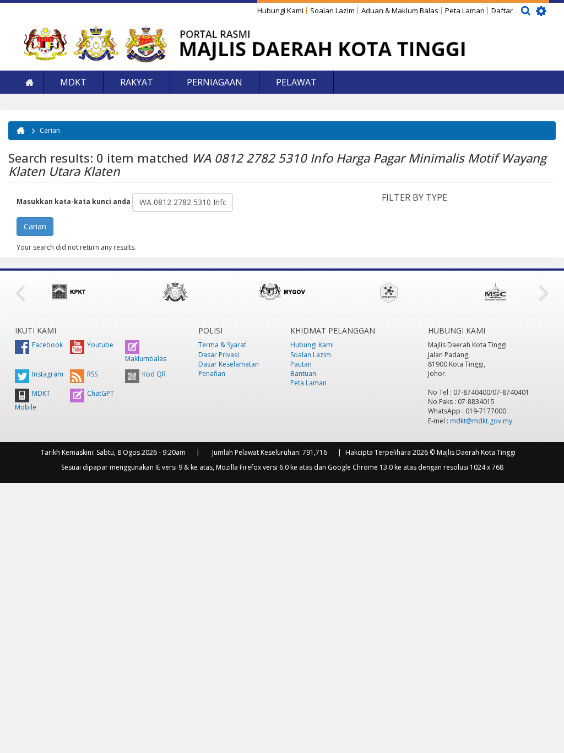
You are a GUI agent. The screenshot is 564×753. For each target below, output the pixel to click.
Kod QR (154, 374)
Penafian (211, 373)
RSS (92, 374)
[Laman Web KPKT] (68, 292)
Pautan (301, 364)
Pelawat (296, 82)
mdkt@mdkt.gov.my (481, 421)
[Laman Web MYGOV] (282, 292)
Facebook (47, 344)
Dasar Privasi (218, 354)
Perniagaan (214, 82)
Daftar (502, 10)
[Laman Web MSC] (495, 292)
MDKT (73, 82)
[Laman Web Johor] (175, 292)
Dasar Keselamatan (228, 364)
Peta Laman (465, 10)
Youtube (100, 344)
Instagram (47, 374)
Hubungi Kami (280, 10)
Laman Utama (29, 82)
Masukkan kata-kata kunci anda (74, 201)
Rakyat (136, 82)
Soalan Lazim (332, 10)
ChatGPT (100, 393)
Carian (50, 130)
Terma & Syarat (222, 344)
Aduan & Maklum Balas (399, 10)
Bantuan (303, 373)
